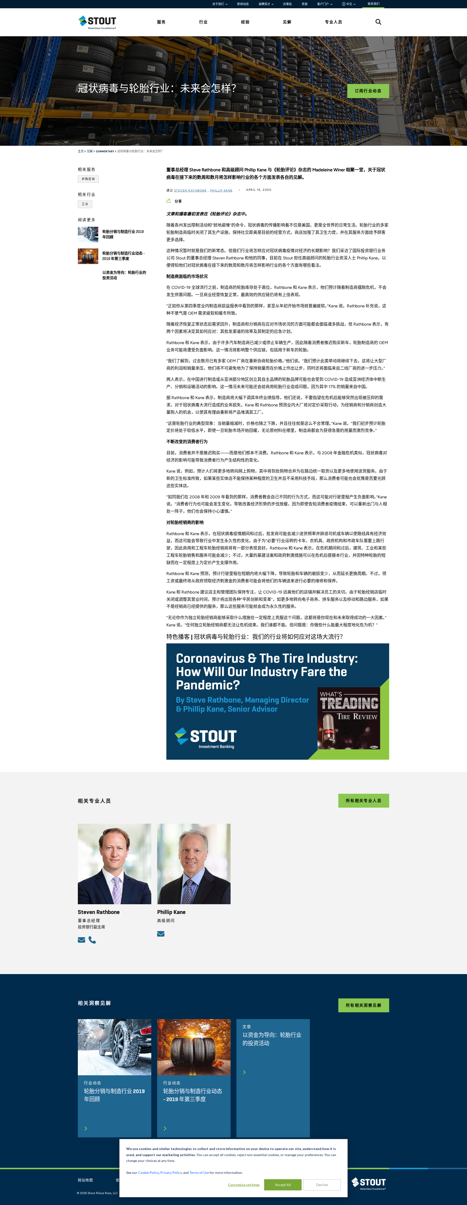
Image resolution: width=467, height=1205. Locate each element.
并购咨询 (88, 179)
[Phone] (93, 940)
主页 (81, 151)
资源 (304, 4)
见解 (90, 151)
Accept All (283, 1185)
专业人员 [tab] (333, 22)
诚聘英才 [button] (265, 4)
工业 (85, 204)
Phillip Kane (221, 190)
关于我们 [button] (218, 4)
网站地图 (85, 1180)
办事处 (287, 4)
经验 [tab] (245, 22)
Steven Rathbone (190, 190)
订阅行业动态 (368, 91)
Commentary (105, 151)
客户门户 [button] (323, 4)
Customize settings (244, 1185)
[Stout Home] (101, 22)
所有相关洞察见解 (364, 1005)
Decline (322, 1185)
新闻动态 (243, 4)
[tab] (101, 22)
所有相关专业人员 (364, 800)
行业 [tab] (203, 22)
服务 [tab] (161, 22)
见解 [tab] (287, 22)
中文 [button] (349, 4)
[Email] (82, 940)
